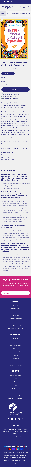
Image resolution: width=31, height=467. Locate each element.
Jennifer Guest (14, 69)
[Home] (10, 7)
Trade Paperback (8, 73)
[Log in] (24, 7)
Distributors (16, 315)
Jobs (15, 378)
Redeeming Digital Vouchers (15, 328)
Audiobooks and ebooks (15, 318)
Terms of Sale (15, 348)
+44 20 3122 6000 (10, 436)
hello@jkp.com (21, 436)
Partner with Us (15, 388)
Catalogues (15, 322)
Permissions (15, 391)
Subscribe (7, 293)
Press (15, 382)
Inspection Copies (15, 308)
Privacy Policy (15, 355)
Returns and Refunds (15, 325)
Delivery (15, 305)
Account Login (15, 342)
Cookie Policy (15, 358)
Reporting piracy (15, 395)
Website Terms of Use (15, 351)
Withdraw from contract (15, 365)
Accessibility (15, 361)
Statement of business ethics (15, 398)
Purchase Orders (15, 312)
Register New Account (15, 345)
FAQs (15, 385)
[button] (2, 7)
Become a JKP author (15, 375)
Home (2, 13)
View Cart (15, 338)
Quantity (3, 81)
